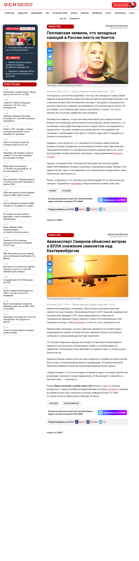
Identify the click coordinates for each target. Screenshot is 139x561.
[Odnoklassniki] (50, 44)
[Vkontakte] (50, 50)
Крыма (117, 153)
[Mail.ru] (50, 68)
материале (77, 183)
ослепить (113, 389)
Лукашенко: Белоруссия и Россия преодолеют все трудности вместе (19, 319)
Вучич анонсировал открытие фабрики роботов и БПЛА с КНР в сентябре (19, 306)
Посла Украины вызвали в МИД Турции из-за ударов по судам (18, 204)
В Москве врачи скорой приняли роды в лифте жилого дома (19, 193)
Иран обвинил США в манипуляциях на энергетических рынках (16, 229)
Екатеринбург (72, 403)
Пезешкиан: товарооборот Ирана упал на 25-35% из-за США (19, 93)
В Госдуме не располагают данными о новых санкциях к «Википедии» (17, 216)
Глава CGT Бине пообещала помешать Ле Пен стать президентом (16, 105)
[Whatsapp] (50, 62)
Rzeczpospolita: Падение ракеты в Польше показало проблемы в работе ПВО (19, 182)
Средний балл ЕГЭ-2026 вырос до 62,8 (18, 281)
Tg (104, 209)
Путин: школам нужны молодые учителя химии (18, 331)
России (51, 156)
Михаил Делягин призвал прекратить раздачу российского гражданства (19, 64)
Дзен (82, 209)
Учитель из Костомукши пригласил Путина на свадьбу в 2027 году (17, 242)
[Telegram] (50, 56)
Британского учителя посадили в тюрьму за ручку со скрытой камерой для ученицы (19, 269)
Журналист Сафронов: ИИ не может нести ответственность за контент (20, 73)
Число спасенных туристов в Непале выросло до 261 (16, 143)
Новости (15, 58)
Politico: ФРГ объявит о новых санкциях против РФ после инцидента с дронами (18, 131)
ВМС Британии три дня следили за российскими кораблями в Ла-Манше (19, 256)
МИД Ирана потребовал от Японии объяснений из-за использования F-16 (17, 168)
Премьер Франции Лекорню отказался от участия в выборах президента (19, 118)
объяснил (79, 322)
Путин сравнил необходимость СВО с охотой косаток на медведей (18, 293)
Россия (67, 191)
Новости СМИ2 (55, 220)
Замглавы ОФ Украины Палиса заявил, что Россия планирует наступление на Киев (18, 155)
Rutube (93, 209)
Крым (53, 191)
